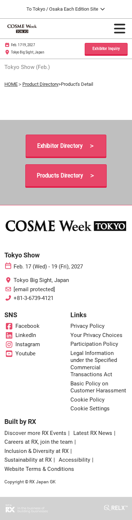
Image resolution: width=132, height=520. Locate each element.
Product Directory (40, 84)
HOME (11, 84)
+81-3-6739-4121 (34, 298)
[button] (106, 49)
